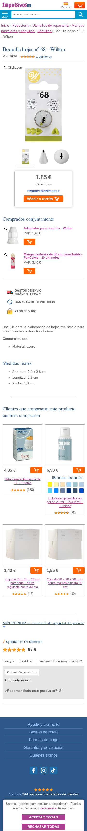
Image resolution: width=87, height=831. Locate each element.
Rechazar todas (43, 827)
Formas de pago (43, 740)
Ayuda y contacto (43, 724)
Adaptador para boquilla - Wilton (48, 228)
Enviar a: (66, 7)
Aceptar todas (43, 817)
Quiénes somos (43, 755)
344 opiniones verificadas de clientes (50, 794)
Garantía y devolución (43, 747)
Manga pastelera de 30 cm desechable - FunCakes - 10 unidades (53, 256)
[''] (12, 235)
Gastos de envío (43, 732)
